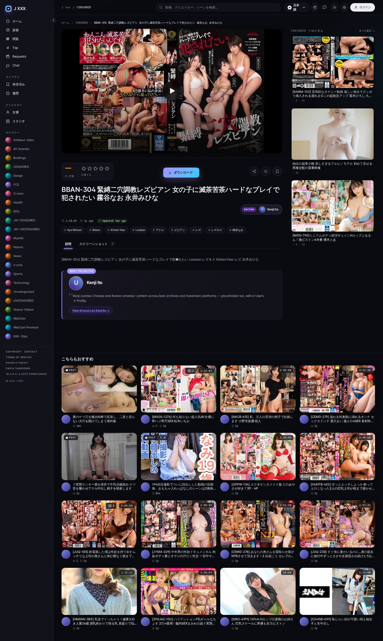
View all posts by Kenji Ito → (91, 310)
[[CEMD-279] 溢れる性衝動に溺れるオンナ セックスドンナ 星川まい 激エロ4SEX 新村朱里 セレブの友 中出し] (337, 396)
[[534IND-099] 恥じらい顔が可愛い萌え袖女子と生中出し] (337, 599)
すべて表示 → (367, 30)
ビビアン (179, 230)
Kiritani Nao (118, 230)
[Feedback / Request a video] (325, 7)
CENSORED (82, 22)
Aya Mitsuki (74, 230)
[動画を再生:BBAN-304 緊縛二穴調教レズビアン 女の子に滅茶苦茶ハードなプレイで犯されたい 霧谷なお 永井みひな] (172, 91)
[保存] (277, 171)
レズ (198, 230)
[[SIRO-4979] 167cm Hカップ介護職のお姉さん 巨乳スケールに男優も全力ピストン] (258, 599)
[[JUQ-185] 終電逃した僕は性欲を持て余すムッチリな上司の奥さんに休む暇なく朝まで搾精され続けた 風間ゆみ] (99, 531)
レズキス (216, 230)
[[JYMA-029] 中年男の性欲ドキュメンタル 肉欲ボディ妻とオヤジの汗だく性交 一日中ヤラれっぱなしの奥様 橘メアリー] (178, 531)
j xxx (66, 7)
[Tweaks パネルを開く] (344, 7)
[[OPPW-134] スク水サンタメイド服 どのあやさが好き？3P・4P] (258, 464)
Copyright (14, 351)
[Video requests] (315, 7)
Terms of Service (18, 357)
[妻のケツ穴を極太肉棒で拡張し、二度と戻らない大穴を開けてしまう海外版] (99, 396)
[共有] (254, 171)
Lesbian (140, 230)
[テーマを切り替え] (335, 7)
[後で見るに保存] (131, 370)
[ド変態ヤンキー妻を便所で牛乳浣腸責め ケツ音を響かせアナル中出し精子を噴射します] (99, 464)
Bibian (96, 230)
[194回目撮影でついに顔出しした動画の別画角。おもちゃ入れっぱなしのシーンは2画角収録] (178, 464)
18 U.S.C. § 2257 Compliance (26, 374)
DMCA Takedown (18, 368)
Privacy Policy (17, 362)
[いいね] (266, 171)
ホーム (66, 22)
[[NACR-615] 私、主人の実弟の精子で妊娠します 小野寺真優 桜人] (258, 396)
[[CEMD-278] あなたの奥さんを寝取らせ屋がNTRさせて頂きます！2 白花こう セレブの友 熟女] (258, 531)
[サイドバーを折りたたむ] (53, 20)
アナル (160, 230)
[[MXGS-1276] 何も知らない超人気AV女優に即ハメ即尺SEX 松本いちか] (178, 396)
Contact (30, 351)
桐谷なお (238, 230)
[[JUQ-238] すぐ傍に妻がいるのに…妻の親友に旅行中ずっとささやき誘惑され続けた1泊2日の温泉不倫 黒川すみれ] (337, 531)
